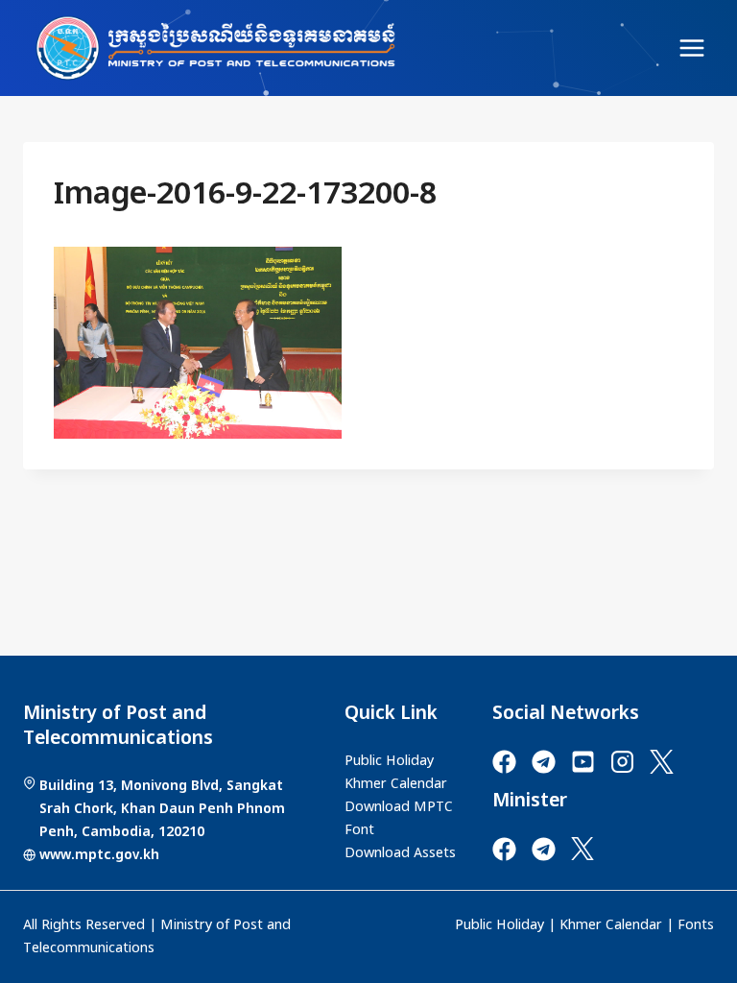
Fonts (696, 925)
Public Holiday (499, 925)
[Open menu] (691, 47)
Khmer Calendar (610, 925)
